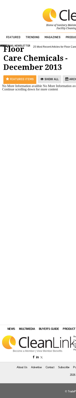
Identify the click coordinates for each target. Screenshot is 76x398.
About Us (22, 367)
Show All (51, 79)
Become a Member (24, 351)
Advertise (36, 367)
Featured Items (21, 79)
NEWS (11, 328)
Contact (50, 367)
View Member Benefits (49, 351)
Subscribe (63, 367)
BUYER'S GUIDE (49, 328)
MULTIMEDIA (27, 328)
